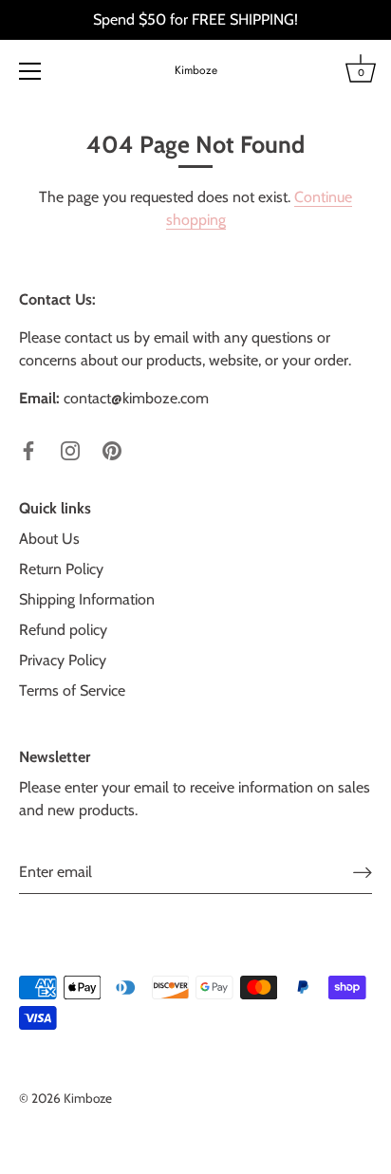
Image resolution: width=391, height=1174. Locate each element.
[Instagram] (70, 449)
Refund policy (63, 630)
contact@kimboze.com (136, 398)
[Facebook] (28, 449)
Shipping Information (87, 599)
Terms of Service (72, 690)
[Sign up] (362, 872)
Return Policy (61, 569)
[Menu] (30, 71)
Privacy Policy (62, 660)
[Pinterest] (111, 449)
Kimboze (196, 71)
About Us (49, 539)
